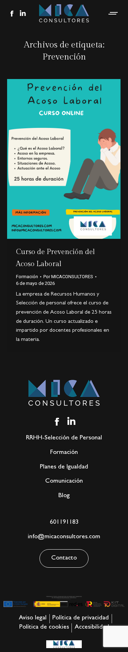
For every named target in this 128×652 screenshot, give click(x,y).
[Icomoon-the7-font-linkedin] (71, 421)
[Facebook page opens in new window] (11, 13)
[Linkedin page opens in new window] (22, 13)
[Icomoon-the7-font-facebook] (57, 421)
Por (68, 276)
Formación (27, 276)
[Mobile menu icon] (113, 13)
